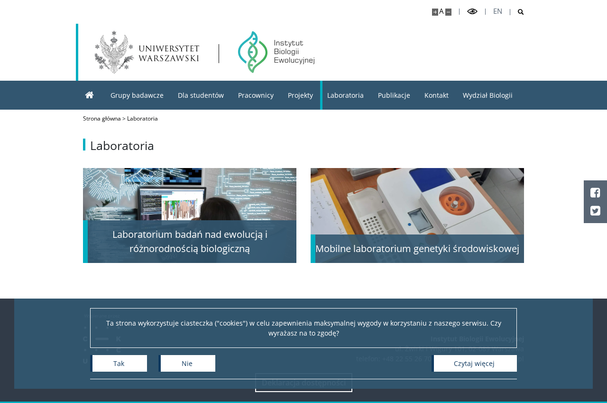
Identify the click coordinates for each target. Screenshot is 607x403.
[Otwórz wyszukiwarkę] (517, 12)
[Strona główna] (89, 95)
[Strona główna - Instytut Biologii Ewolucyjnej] (276, 52)
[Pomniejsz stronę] (448, 12)
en (497, 11)
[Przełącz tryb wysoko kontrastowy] (472, 12)
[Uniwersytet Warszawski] (147, 52)
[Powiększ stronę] (435, 12)
